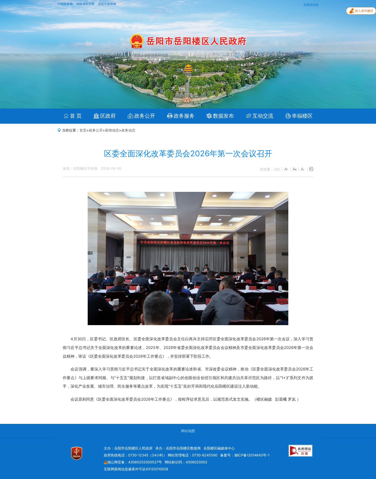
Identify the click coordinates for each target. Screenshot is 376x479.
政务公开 (96, 130)
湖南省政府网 (85, 4)
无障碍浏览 (311, 5)
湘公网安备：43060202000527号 (134, 462)
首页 (82, 130)
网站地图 (188, 431)
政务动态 (128, 130)
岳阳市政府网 (107, 4)
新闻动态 (112, 130)
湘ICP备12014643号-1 (251, 455)
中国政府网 (65, 4)
